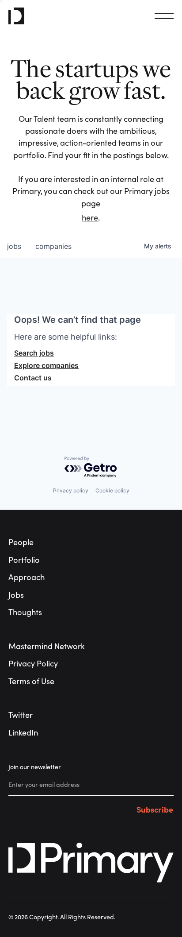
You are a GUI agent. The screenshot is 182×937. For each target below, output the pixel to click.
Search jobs (34, 352)
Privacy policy (70, 490)
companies (53, 246)
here (90, 217)
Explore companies (46, 365)
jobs (14, 246)
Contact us (33, 377)
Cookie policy (112, 490)
